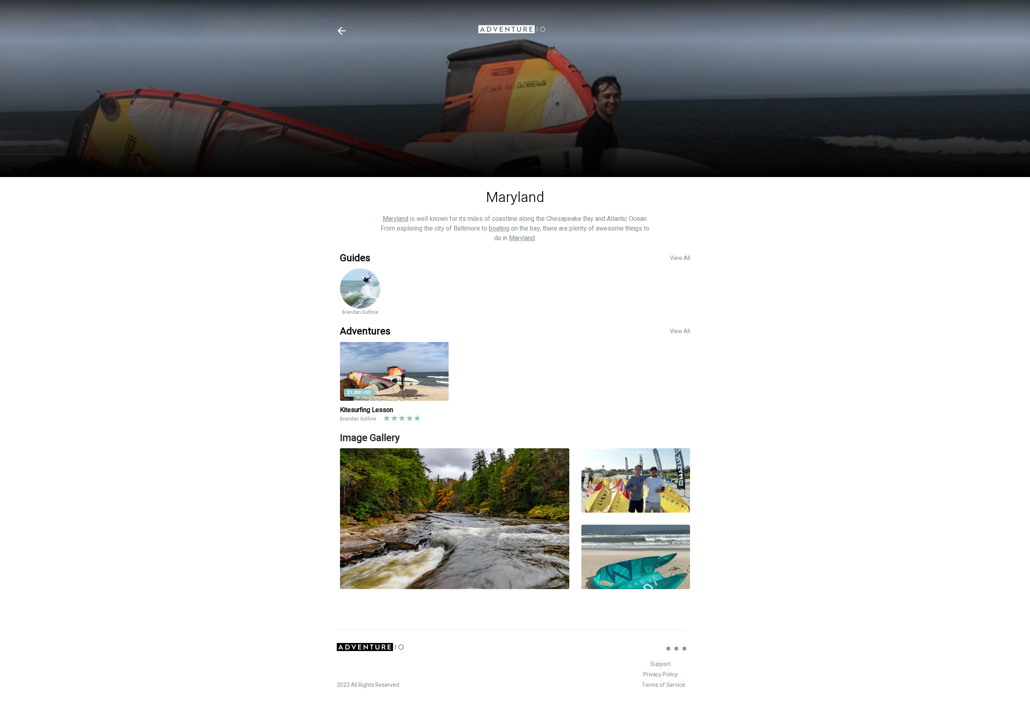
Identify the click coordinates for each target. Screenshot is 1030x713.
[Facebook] (676, 649)
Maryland (395, 219)
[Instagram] (668, 649)
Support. (661, 664)
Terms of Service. (664, 685)
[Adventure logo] (512, 30)
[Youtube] (684, 649)
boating (499, 228)
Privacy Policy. (661, 674)
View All (680, 258)
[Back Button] (342, 31)
